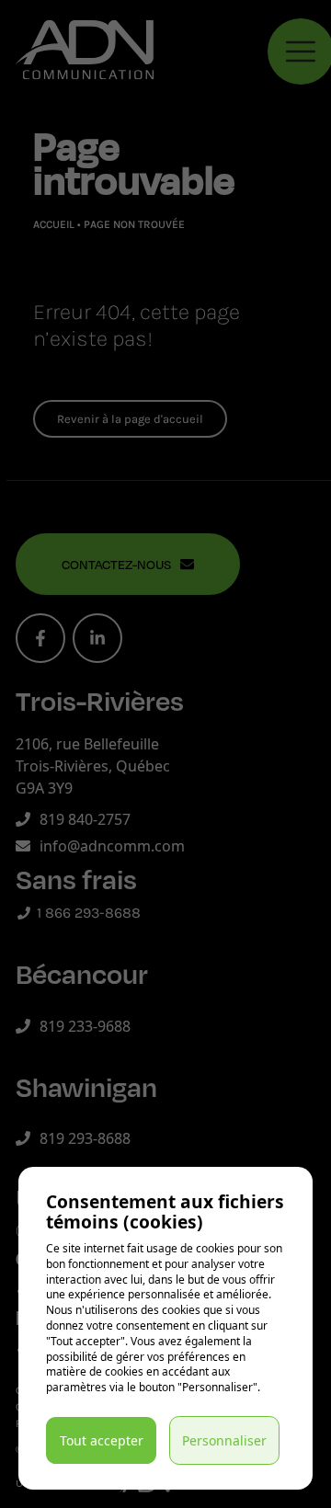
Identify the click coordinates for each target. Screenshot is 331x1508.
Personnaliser (224, 1440)
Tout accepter (101, 1440)
